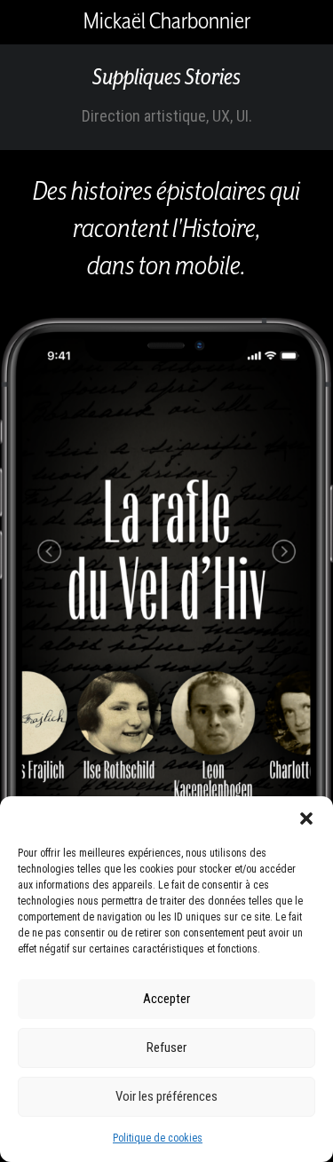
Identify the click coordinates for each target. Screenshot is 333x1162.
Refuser (166, 1047)
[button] (306, 818)
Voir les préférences (166, 1096)
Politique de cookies (157, 1138)
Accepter (166, 999)
